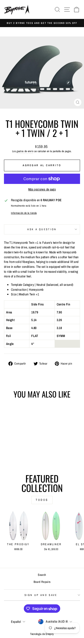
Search (42, 575)
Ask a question (41, 229)
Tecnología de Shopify (42, 634)
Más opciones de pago (42, 189)
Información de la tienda (24, 213)
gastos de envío (25, 151)
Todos (42, 500)
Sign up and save (40, 595)
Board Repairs (42, 582)
